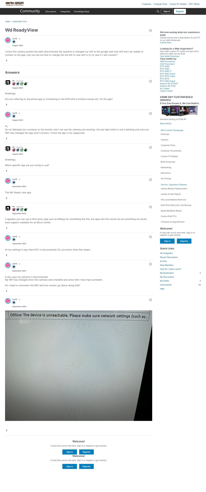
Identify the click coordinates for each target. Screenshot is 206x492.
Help (162, 288)
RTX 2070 (164, 78)
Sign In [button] (69, 452)
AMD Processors (167, 61)
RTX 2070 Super (167, 76)
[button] (150, 31)
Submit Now (165, 42)
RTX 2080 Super (167, 73)
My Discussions (167, 277)
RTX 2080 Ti (166, 71)
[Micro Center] (30, 11)
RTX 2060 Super (167, 81)
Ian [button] (13, 81)
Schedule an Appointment (172, 222)
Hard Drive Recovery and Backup (176, 205)
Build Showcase (168, 162)
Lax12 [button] (14, 39)
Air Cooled (164, 88)
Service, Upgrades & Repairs (174, 184)
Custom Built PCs (168, 216)
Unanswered (180, 285)
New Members (166, 265)
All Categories (166, 253)
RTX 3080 (164, 69)
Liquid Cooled (166, 91)
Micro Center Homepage (172, 130)
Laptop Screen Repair (171, 194)
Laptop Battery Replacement (174, 188)
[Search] (157, 11)
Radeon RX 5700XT (169, 83)
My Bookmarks (180, 273)
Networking (166, 167)
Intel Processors (167, 64)
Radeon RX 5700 (168, 86)
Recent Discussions (169, 257)
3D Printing (166, 178)
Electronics (166, 173)
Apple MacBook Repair (171, 210)
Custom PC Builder (169, 156)
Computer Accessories (171, 150)
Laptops (164, 139)
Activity (163, 261)
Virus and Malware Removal (173, 199)
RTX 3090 (164, 66)
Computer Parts (168, 145)
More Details (165, 123)
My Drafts (180, 281)
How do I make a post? (170, 269)
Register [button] (87, 452)
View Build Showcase (169, 56)
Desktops (165, 134)
